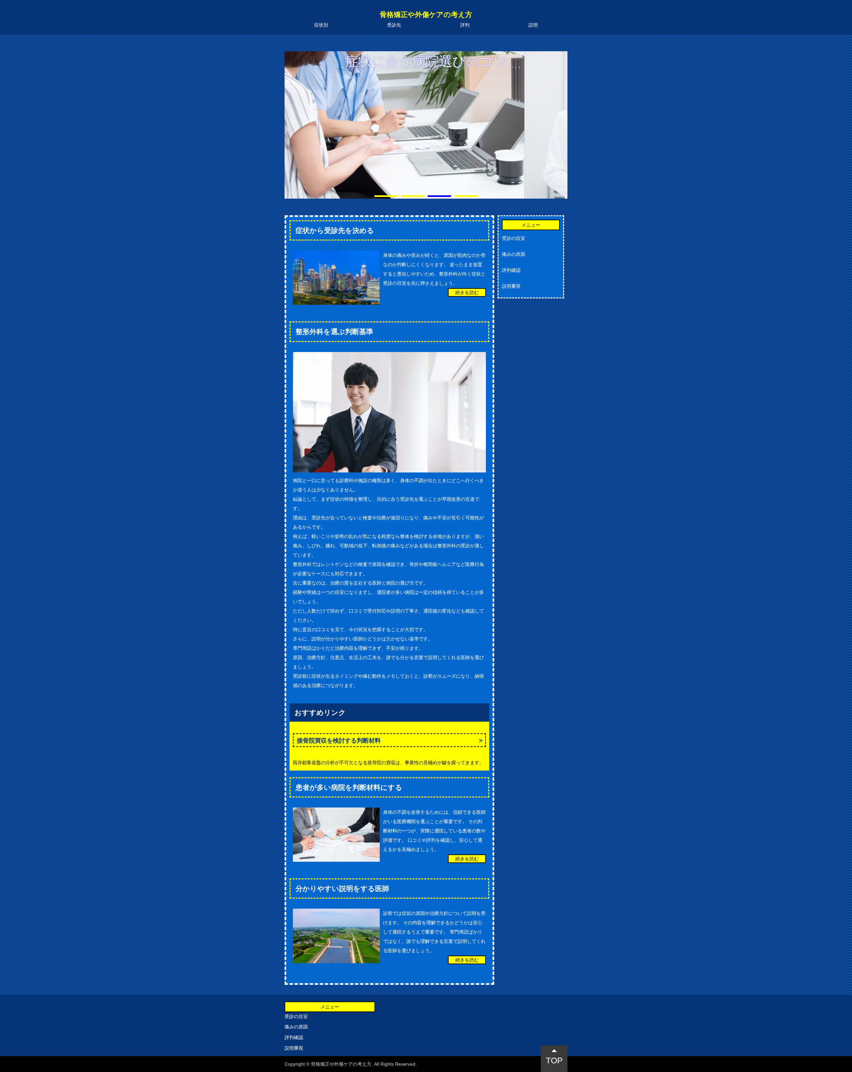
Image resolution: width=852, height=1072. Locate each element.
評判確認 (511, 270)
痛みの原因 (513, 254)
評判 (465, 25)
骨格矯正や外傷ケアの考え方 (426, 14)
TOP (554, 1060)
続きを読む (467, 292)
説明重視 (511, 286)
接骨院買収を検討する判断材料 (339, 740)
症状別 (321, 25)
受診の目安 (513, 238)
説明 (533, 25)
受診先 (394, 25)
